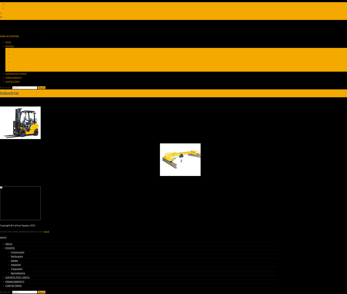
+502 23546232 (10, 14)
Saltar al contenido (9, 35)
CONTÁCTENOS (12, 81)
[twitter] (6, 8)
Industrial (15, 62)
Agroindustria (17, 69)
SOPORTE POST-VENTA (16, 73)
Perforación (16, 54)
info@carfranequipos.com (16, 17)
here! (46, 231)
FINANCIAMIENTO (13, 77)
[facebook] (6, 4)
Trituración (15, 66)
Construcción (16, 50)
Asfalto (14, 58)
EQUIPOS (9, 46)
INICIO (8, 42)
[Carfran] (46, 32)
